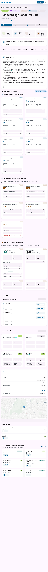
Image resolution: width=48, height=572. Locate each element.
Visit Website (6, 25)
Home (2, 7)
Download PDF (40, 304)
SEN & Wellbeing (33, 49)
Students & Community (22, 49)
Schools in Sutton (9, 7)
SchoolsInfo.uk (6, 2)
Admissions (12, 49)
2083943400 (18, 25)
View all (43, 446)
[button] (24, 407)
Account (40, 2)
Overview (5, 49)
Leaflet (35, 418)
